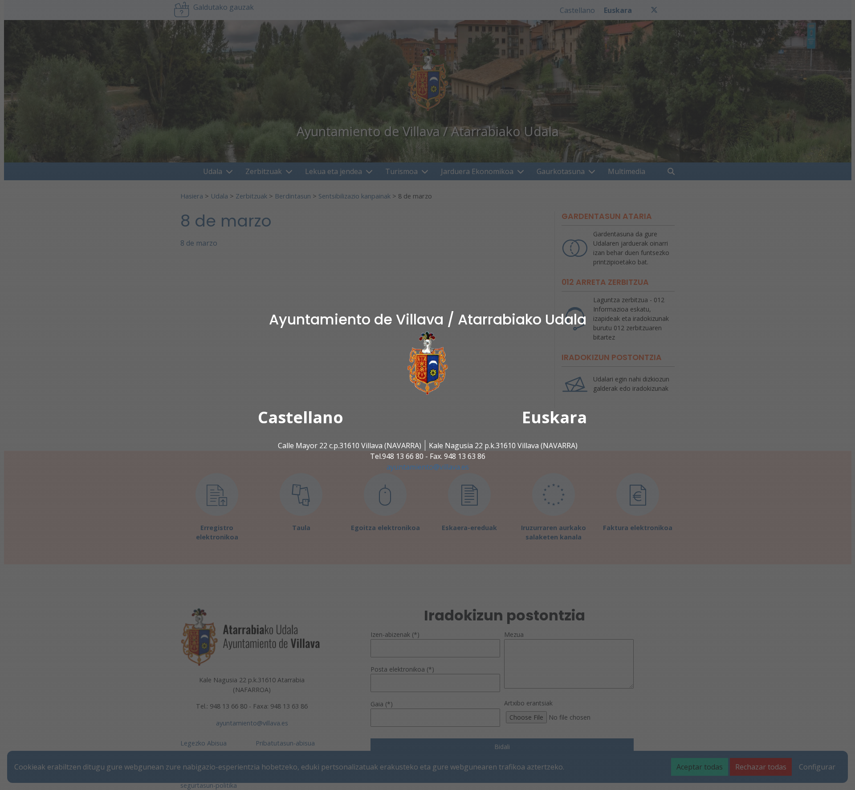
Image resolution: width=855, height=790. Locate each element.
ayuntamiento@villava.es (428, 467)
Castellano (300, 417)
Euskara (554, 417)
